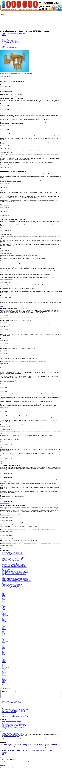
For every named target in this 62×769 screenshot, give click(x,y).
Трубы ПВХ (4, 662)
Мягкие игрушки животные (16, 746)
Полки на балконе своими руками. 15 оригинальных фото (12, 722)
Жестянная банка (5, 615)
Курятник (4, 620)
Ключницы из (36, 744)
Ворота (3, 610)
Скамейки (4, 606)
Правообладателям (5, 752)
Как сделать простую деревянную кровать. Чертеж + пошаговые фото (13, 724)
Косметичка (55, 744)
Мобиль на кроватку (4, 745)
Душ (3, 619)
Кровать (3, 648)
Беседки (3, 593)
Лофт (3, 631)
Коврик (3, 661)
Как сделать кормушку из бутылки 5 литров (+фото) (11, 723)
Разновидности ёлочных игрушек (36, 747)
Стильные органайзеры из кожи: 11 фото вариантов (10, 737)
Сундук (3, 682)
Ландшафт (4, 675)
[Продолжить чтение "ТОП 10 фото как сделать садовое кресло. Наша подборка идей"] (13, 582)
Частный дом (4, 611)
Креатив (3, 674)
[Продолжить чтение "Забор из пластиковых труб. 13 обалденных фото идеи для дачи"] (13, 734)
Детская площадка (5, 665)
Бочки (3, 627)
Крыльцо (3, 681)
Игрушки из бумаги (28, 744)
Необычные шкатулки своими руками (33, 745)
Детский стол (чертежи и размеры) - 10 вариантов (10, 42)
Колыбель (4, 680)
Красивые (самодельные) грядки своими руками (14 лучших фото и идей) (14, 587)
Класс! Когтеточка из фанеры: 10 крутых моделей (10, 560)
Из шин (3, 595)
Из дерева (4, 672)
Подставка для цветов (13, 747)
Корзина (3, 642)
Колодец (3, 599)
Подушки (3, 664)
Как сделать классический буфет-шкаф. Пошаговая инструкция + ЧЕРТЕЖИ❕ (15, 571)
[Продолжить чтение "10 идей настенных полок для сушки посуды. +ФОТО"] (11, 702)
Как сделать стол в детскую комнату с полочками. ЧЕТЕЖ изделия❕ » (44, 547)
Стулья (3, 626)
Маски (3, 652)
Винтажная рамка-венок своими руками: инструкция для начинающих (14, 566)
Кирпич (3, 601)
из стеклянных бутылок (33, 750)
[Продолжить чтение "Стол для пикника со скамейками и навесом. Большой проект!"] (13, 586)
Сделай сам (4, 613)
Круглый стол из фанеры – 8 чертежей (8, 726)
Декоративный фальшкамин (6, 744)
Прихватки (20, 747)
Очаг (3, 628)
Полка (3, 632)
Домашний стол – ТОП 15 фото (7, 569)
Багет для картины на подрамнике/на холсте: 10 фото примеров (12, 554)
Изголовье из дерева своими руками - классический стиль (12, 583)
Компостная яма (5, 621)
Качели (3, 612)
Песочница (4, 622)
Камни (3, 638)
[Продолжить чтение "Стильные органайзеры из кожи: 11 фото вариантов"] (11, 738)
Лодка (3, 649)
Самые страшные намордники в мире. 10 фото (10, 728)
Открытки (4, 659)
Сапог (3, 650)
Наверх (1, 548)
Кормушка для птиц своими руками (46, 744)
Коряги (3, 635)
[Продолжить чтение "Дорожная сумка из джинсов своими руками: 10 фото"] (11, 568)
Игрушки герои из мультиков (18, 744)
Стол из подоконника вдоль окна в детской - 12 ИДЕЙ (11, 45)
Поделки (3, 617)
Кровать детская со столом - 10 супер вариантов (10, 41)
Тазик (3, 639)
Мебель (3, 604)
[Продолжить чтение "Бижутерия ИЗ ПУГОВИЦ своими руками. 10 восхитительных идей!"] (14, 574)
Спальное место (5, 655)
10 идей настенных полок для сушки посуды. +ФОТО (11, 701)
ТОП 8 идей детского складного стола (8, 46)
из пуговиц (22, 750)
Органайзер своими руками (48, 745)
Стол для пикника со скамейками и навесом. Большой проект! (12, 585)
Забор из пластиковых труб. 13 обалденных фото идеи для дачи (12, 733)
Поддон (3, 608)
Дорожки (3, 609)
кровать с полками (42, 750)
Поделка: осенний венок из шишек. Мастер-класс (10, 736)
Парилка (3, 671)
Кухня (3, 624)
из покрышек (13, 750)
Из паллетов (4, 614)
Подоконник (4, 677)
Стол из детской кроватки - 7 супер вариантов (10, 39)
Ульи (3, 600)
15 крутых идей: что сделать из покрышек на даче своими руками (13, 564)
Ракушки (3, 658)
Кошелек (59, 744)
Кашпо (3, 616)
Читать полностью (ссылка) (4, 169)
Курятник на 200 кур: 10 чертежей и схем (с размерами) (11, 556)
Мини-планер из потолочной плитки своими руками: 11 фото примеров (14, 725)
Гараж (3, 673)
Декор (3, 605)
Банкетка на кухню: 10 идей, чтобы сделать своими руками (12, 553)
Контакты (4, 753)
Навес (3, 683)
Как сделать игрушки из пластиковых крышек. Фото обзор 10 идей (13, 727)
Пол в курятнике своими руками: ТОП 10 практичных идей (12, 552)
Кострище (4, 629)
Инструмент (4, 633)
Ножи (3, 653)
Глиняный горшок (5, 641)
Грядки (3, 596)
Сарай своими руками (47, 747)
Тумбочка (4, 668)
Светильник (4, 634)
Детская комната (5, 679)
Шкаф (3, 646)
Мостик (3, 684)
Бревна (3, 636)
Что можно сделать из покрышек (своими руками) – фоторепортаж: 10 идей (14, 715)
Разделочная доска (26, 747)
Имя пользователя (4, 691)
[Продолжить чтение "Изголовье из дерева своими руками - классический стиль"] (12, 584)
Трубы (3, 598)
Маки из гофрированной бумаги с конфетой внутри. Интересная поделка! (14, 708)
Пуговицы (4, 657)
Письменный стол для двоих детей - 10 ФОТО (10, 47)
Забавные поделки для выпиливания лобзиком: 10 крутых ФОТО (13, 557)
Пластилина (4, 660)
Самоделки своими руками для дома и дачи (13, 96)
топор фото (49, 750)
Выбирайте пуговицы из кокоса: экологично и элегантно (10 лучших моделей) (15, 578)
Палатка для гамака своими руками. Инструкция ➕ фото (11, 721)
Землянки (4, 630)
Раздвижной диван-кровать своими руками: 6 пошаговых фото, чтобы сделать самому (16, 580)
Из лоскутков (4, 663)
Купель (3, 645)
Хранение (4, 654)
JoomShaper (14, 759)
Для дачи (3, 594)
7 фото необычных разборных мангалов (9, 712)
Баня (3, 644)
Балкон (3, 651)
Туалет (3, 618)
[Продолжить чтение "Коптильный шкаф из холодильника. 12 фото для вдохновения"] (13, 714)
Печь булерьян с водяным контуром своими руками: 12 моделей (12, 576)
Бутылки (3, 592)
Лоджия (3, 678)
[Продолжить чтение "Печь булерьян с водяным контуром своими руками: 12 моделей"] (13, 577)
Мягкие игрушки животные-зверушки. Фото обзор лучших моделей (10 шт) (14, 562)
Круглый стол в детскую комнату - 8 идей (9, 40)
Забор (3, 603)
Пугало (3, 602)
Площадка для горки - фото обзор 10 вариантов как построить (12, 559)
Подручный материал (5, 667)
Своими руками (5, 597)
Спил (3, 640)
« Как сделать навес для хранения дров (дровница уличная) (22, 547)
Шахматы (4, 666)
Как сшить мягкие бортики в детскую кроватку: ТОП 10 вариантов (13, 710)
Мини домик (4, 669)
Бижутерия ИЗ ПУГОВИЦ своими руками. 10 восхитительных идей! (13, 573)
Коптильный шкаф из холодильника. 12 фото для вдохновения (12, 713)
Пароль (2, 693)
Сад (3, 637)
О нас (3, 754)
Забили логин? (4, 699)
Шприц (3, 670)
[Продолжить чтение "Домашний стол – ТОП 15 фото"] (8, 570)
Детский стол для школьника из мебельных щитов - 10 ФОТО (12, 43)
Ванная (3, 647)
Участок (3, 607)
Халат (53, 747)
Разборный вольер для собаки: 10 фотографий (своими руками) (12, 558)
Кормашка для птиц (5, 625)
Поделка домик (6, 747)
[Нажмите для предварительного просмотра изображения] (14, 71)
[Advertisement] (31, 22)
